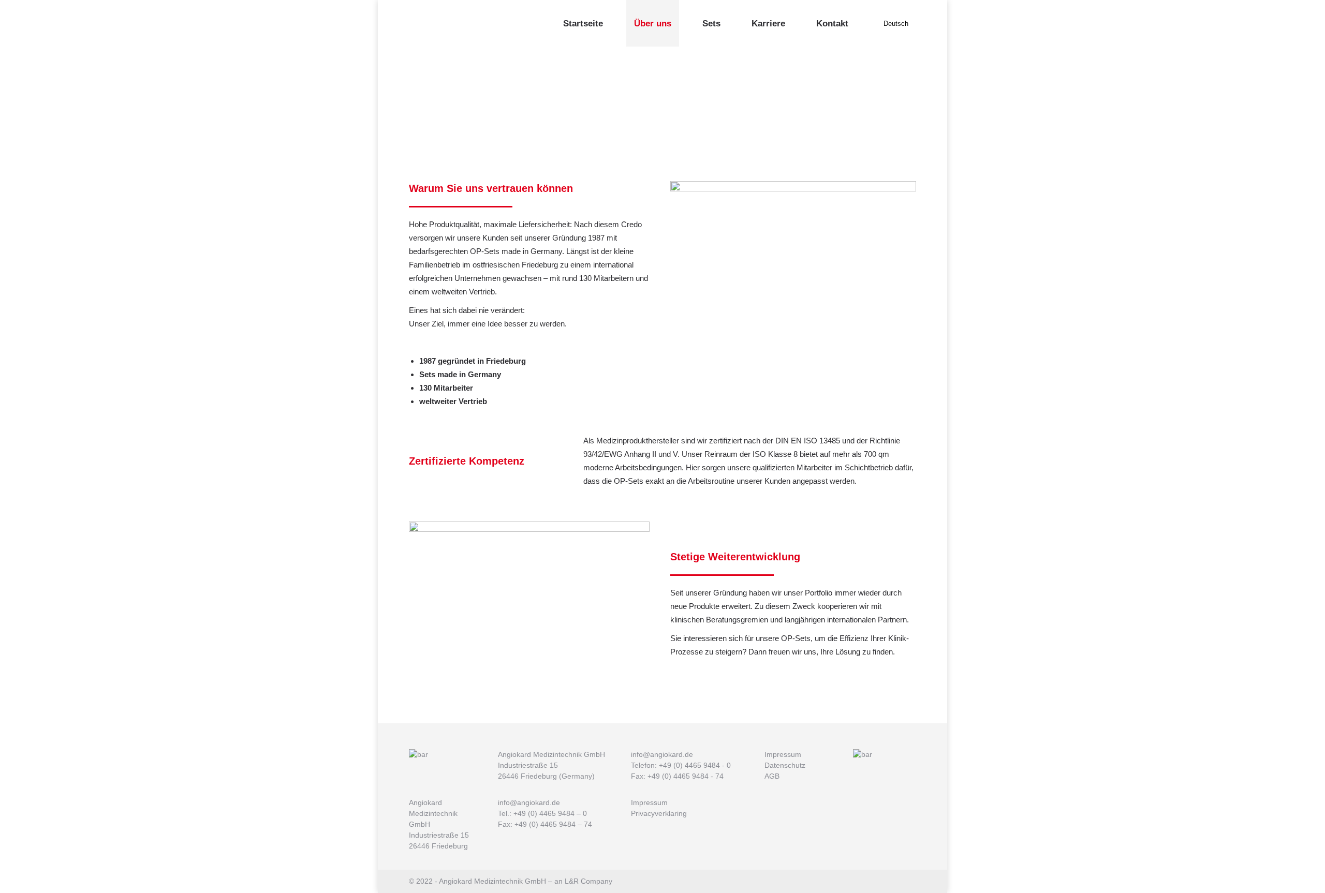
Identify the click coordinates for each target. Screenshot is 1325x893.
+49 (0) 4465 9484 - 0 (695, 765)
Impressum (782, 754)
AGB (771, 776)
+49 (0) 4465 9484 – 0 (550, 813)
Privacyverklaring (659, 813)
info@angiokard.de (662, 754)
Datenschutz (784, 765)
